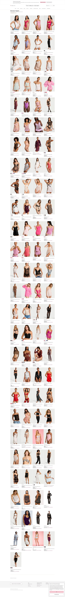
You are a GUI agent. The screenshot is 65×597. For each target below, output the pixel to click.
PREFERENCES (56, 594)
